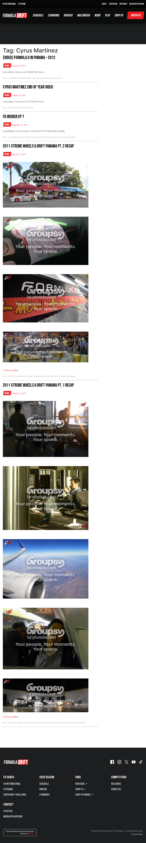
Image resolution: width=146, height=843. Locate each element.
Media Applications (12, 816)
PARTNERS (123, 4)
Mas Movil (44, 376)
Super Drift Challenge (14, 794)
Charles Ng (11, 376)
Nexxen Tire (30, 108)
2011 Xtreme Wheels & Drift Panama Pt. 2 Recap (38, 146)
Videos (5, 78)
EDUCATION (113, 4)
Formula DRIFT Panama (24, 78)
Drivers (43, 789)
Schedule (44, 784)
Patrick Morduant (71, 376)
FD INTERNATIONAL (9, 4)
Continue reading (10, 370)
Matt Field (51, 376)
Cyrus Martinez (12, 78)
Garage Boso (43, 78)
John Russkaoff (29, 376)
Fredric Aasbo (35, 78)
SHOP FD (118, 15)
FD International (12, 784)
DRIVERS (68, 15)
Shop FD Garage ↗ (84, 794)
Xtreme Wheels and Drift (78, 723)
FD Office (8, 811)
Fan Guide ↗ (81, 784)
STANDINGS (53, 15)
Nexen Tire (54, 137)
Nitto (58, 723)
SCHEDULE (38, 15)
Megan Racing (22, 108)
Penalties (116, 789)
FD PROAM (22, 4)
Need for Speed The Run (43, 137)
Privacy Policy (137, 834)
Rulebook (116, 784)
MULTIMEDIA (83, 15)
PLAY (107, 15)
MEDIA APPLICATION (136, 4)
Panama (63, 376)
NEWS (97, 15)
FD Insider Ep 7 (13, 116)
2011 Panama (12, 723)
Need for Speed (30, 137)
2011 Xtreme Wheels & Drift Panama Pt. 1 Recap (38, 385)
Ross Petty (59, 78)
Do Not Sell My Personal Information (20, 832)
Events (4, 376)
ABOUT (104, 4)
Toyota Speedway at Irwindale (66, 137)
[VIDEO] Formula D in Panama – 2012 (29, 57)
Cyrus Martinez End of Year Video (28, 87)
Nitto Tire (57, 376)
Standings (44, 794)
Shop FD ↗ (80, 789)
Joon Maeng (51, 78)
